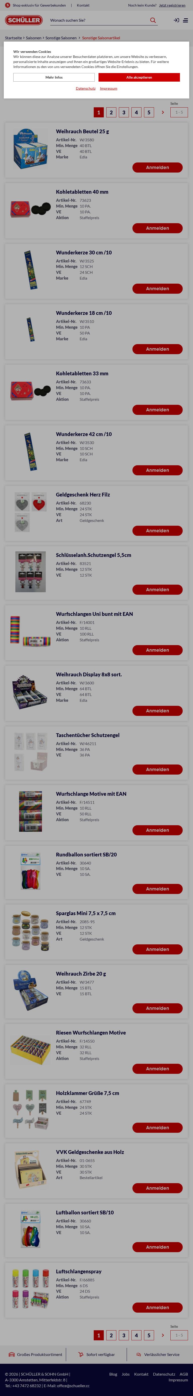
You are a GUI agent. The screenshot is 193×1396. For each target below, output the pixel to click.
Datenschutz (85, 88)
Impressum (108, 88)
